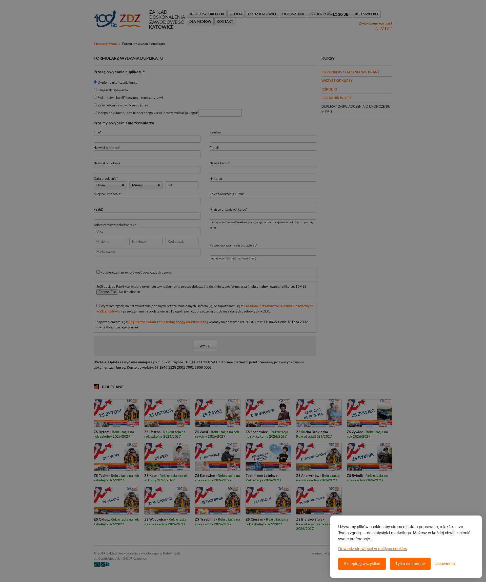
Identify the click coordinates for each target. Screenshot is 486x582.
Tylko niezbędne (410, 564)
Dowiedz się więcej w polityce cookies (372, 548)
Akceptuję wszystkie (362, 564)
